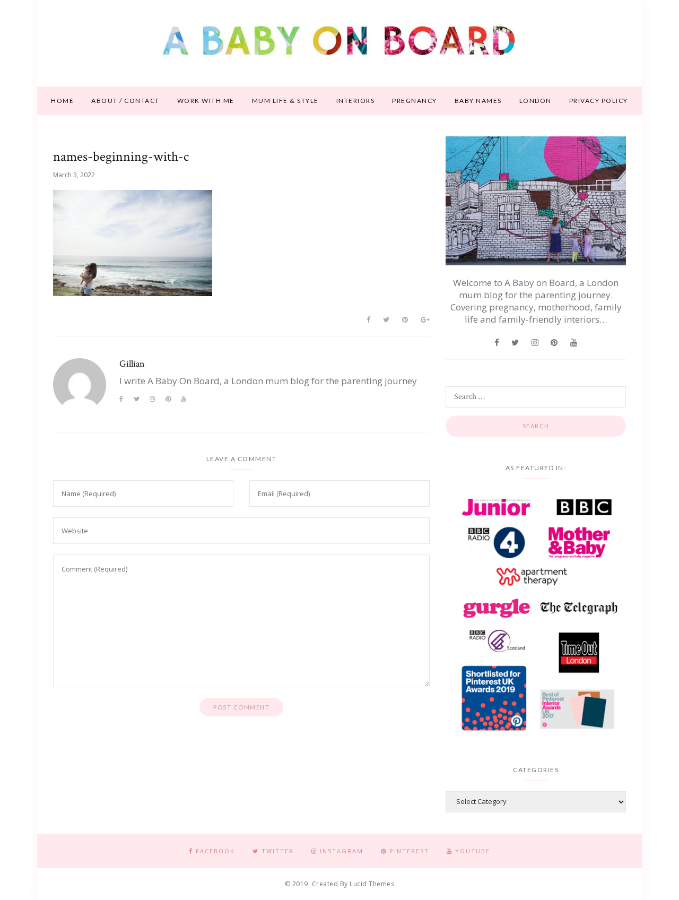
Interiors (355, 101)
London (535, 101)
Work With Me (205, 101)
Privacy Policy (598, 101)
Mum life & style (285, 101)
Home (62, 101)
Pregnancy (414, 101)
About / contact (125, 101)
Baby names (478, 101)
